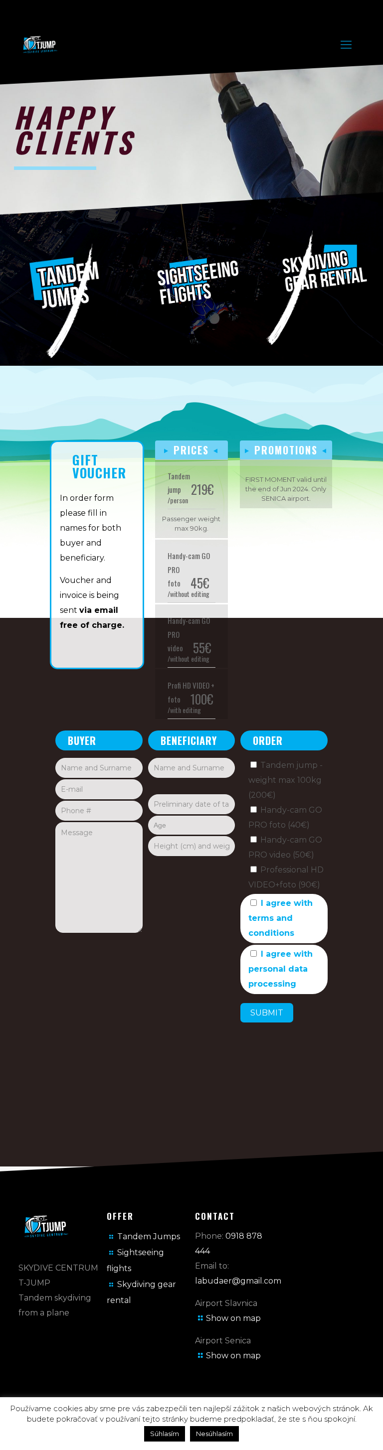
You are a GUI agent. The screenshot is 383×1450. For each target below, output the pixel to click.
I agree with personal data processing (280, 969)
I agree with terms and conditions (280, 918)
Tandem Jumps (148, 1236)
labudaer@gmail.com (238, 1281)
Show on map (233, 1318)
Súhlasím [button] (164, 1434)
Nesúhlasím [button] (214, 1434)
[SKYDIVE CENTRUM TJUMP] (50, 45)
